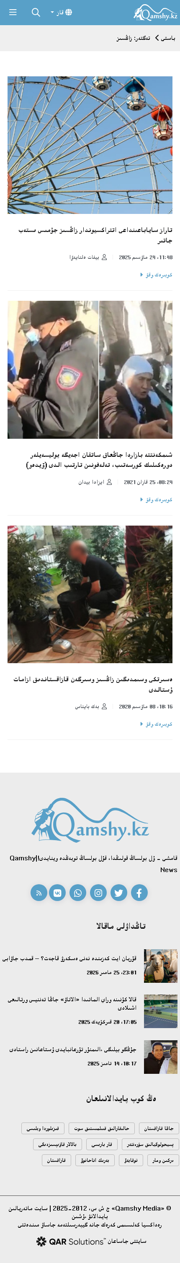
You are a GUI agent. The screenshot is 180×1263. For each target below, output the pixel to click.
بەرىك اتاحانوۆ (95, 1160)
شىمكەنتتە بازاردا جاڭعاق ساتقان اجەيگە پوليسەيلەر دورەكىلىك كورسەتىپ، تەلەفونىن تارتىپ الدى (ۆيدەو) (99, 460)
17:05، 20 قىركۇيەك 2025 (107, 1021)
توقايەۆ (131, 1160)
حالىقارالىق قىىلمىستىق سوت (101, 1128)
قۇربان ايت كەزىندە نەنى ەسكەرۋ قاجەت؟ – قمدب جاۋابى (69, 958)
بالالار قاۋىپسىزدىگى (58, 1144)
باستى (168, 38)
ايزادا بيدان (91, 482)
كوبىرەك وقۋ (159, 274)
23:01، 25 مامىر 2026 (111, 972)
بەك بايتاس (87, 706)
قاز (60, 12)
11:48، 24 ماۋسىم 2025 (145, 257)
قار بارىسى (102, 1144)
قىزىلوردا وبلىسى (43, 1128)
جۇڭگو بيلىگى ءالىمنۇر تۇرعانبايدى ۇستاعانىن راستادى (73, 1049)
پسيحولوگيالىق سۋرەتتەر (150, 1144)
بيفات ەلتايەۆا (84, 257)
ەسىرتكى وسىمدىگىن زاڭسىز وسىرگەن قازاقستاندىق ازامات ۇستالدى (92, 684)
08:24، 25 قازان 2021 (148, 482)
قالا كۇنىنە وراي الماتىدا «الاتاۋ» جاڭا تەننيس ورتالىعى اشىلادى (72, 1003)
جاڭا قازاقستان (159, 1128)
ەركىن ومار (163, 1160)
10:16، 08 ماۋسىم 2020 (145, 706)
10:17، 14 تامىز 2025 (111, 1063)
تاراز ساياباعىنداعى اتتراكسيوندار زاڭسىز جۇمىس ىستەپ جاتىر (95, 235)
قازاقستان (56, 1160)
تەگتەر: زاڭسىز (133, 38)
